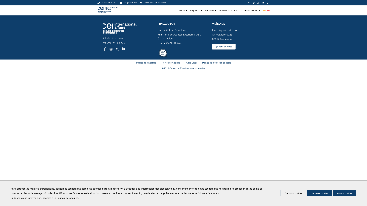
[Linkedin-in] (123, 49)
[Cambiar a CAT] (264, 10)
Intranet (254, 10)
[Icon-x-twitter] (117, 49)
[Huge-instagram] (111, 49)
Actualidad (209, 10)
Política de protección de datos (216, 63)
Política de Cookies (171, 63)
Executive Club (225, 10)
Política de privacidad (146, 63)
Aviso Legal (191, 63)
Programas (195, 10)
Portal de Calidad (242, 10)
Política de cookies (67, 198)
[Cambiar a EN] (268, 10)
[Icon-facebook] (105, 49)
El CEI (182, 10)
